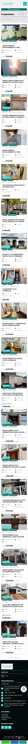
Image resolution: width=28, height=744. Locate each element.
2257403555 (7, 698)
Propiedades (5, 716)
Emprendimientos (6, 718)
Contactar (15, 742)
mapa (23, 19)
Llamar (23, 742)
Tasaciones (4, 714)
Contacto (4, 719)
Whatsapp (6, 742)
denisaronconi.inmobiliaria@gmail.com (14, 701)
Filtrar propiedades (15, 9)
